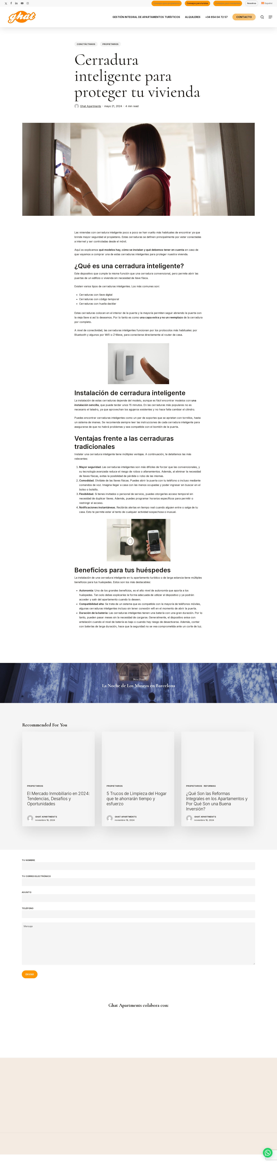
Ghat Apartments (90, 106)
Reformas (210, 786)
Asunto (26, 892)
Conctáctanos (86, 44)
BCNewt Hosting (42, 1159)
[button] (271, 17)
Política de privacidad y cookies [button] (232, 1151)
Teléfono (27, 908)
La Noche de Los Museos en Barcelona (138, 683)
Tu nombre (28, 860)
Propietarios (110, 44)
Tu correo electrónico (36, 876)
